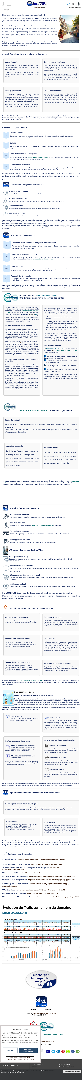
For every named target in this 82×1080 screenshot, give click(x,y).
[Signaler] (43, 1051)
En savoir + (36, 1067)
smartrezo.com (10, 1065)
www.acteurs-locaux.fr (13, 343)
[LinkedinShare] (58, 1051)
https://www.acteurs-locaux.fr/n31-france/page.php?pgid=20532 (41, 859)
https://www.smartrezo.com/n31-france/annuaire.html (48, 883)
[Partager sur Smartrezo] (48, 1051)
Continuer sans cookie (28, 1050)
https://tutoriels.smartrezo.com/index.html (42, 893)
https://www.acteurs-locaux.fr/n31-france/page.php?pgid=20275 (42, 890)
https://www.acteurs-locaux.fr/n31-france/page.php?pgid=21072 (52, 876)
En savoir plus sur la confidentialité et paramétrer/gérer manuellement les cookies (20, 1058)
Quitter (10, 1050)
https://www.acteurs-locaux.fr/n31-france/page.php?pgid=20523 (56, 897)
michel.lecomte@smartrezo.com (44, 1013)
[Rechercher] (73, 4)
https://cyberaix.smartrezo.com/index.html (46, 864)
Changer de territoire (75, 7)
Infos (65, 1064)
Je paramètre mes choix (72, 1072)
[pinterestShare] (63, 1051)
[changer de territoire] (68, 4)
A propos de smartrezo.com (41, 1069)
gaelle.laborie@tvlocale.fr (44, 1041)
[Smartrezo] (39, 3)
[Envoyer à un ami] (78, 1051)
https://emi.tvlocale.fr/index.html (33, 873)
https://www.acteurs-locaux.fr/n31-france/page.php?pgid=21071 (51, 880)
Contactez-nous (37, 1064)
